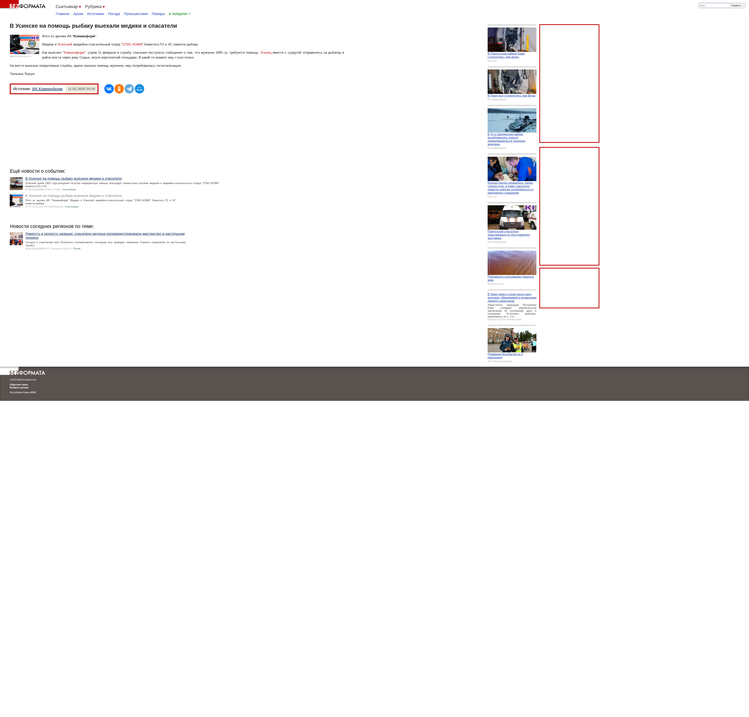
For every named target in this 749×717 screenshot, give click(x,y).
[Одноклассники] (119, 88)
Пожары (158, 14)
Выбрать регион (19, 387)
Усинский (65, 44)
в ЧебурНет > (180, 14)
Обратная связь (19, 384)
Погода (114, 14)
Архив (78, 14)
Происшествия (136, 14)
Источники (95, 14)
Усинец (266, 52)
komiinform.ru (24, 56)
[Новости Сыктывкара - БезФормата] (23, 5)
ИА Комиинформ (47, 89)
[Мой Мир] (139, 88)
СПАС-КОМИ (132, 44)
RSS (33, 392)
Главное (62, 14)
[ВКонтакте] (109, 88)
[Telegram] (129, 88)
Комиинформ (74, 52)
